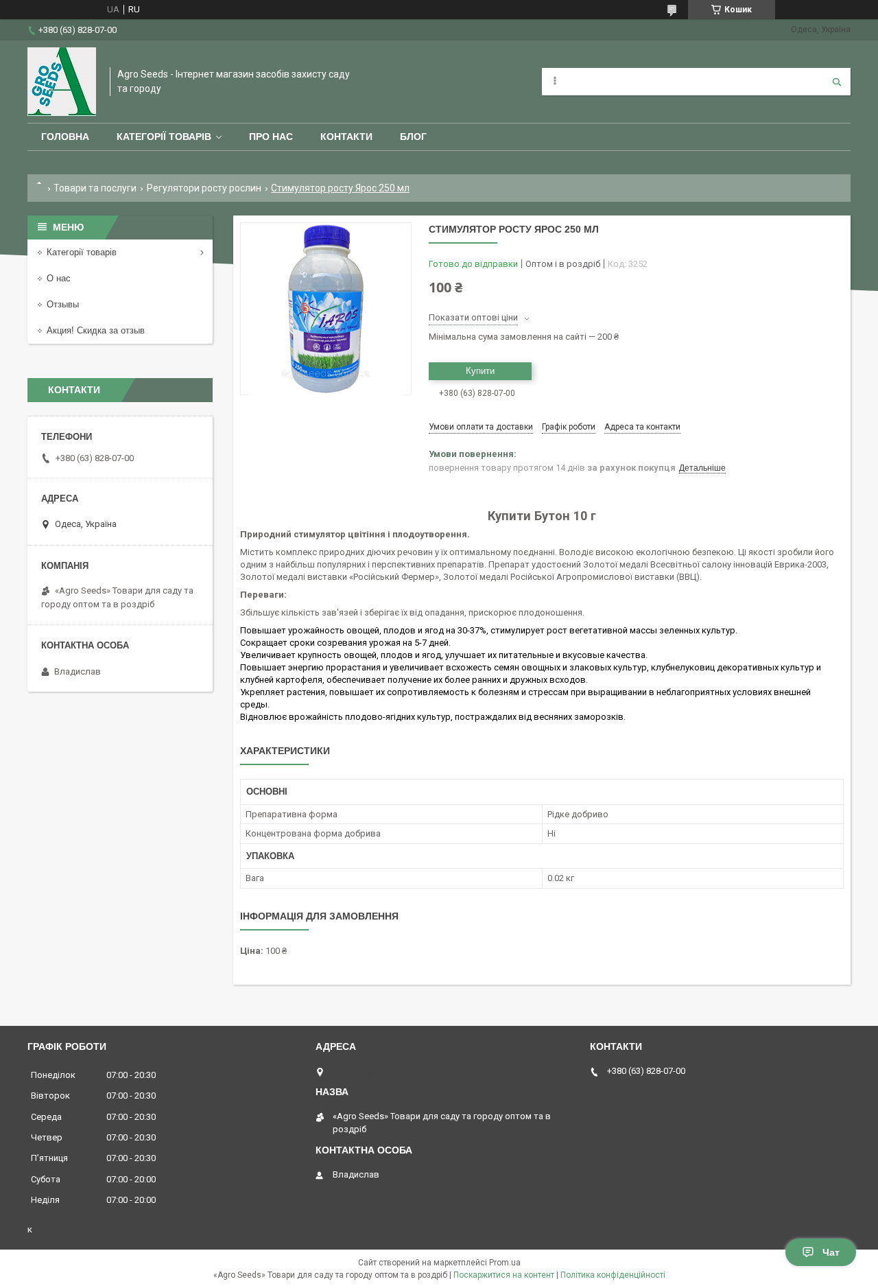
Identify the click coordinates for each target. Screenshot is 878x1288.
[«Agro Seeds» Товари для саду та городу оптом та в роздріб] (61, 81)
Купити (480, 371)
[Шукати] (837, 81)
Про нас (271, 136)
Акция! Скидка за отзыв (96, 330)
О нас (59, 278)
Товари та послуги (95, 188)
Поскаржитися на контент (503, 1275)
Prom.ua (505, 1262)
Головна (65, 136)
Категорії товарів (164, 136)
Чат (831, 1252)
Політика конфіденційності (612, 1275)
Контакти (346, 136)
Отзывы (63, 304)
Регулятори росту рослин (204, 188)
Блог (413, 136)
